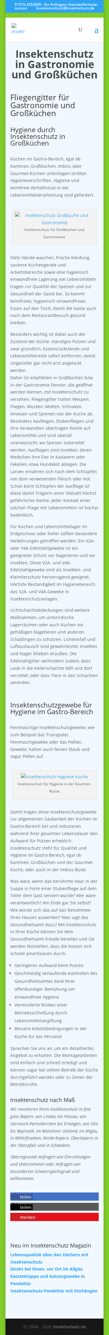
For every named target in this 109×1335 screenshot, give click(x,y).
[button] (21, 1197)
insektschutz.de (69, 1327)
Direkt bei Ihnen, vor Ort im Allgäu (46, 1269)
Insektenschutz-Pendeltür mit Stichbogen (53, 1291)
